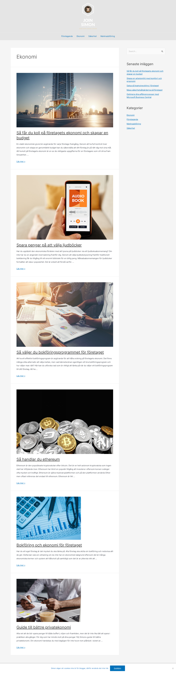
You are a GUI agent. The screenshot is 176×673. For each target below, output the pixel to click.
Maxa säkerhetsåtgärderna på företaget (144, 90)
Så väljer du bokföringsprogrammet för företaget (60, 352)
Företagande (67, 36)
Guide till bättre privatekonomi (43, 627)
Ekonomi (81, 36)
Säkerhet (92, 36)
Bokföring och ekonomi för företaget (49, 545)
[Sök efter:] (146, 51)
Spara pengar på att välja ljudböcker (49, 245)
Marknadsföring (107, 36)
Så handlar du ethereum (38, 459)
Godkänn (117, 668)
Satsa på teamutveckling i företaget (143, 85)
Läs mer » (20, 161)
